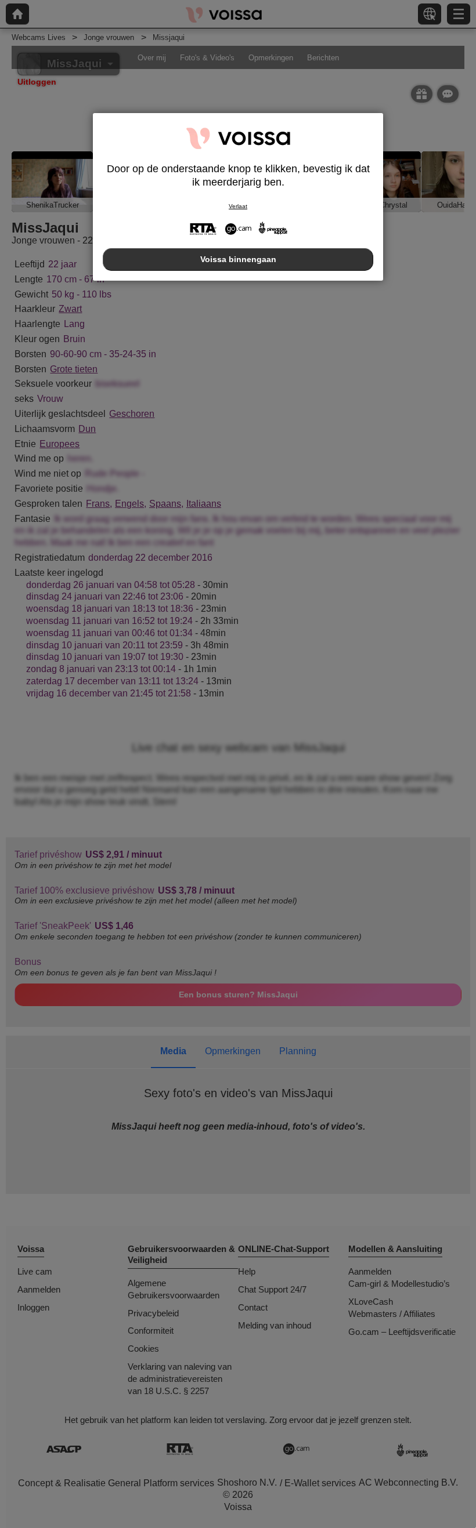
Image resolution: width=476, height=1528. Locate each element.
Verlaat (238, 206)
